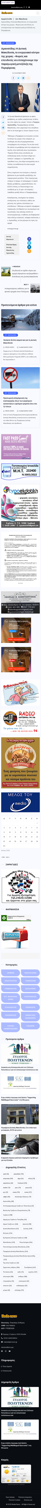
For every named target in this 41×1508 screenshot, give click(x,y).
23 (4, 841)
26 (20, 841)
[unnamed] (20, 602)
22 (37, 837)
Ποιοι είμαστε (7, 1366)
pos (5, 1192)
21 (31, 837)
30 (4, 846)
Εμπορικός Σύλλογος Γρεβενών (15, 1238)
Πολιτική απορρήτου (25, 1497)
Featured (22, 1183)
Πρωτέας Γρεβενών (11, 1263)
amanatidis (19, 1174)
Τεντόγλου (8, 1272)
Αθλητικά (30, 973)
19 (20, 837)
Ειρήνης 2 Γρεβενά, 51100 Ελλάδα (14, 1334)
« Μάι (3, 857)
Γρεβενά (7, 1215)
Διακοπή (27, 1224)
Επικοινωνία (7, 1371)
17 (10, 837)
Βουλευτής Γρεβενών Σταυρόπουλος (16, 1210)
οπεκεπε (7, 1285)
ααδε (21, 1272)
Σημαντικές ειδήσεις (11, 1267)
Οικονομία (10, 1015)
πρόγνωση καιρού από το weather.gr (16, 1484)
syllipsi (6, 1197)
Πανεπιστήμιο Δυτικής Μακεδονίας (16, 1247)
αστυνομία (8, 1276)
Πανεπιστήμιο (26, 1242)
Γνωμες (30, 981)
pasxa (28, 1187)
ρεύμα (6, 1290)
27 (26, 841)
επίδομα (22, 1276)
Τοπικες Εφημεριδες (11, 1027)
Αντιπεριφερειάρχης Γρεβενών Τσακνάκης (18, 1206)
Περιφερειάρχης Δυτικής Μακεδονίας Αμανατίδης (11, 249)
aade (6, 1174)
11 (15, 832)
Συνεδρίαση (30, 1267)
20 (26, 837)
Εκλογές (7, 1233)
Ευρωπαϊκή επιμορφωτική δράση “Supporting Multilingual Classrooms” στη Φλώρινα (16, 1445)
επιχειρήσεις (8, 1281)
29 (37, 841)
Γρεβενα (11, 988)
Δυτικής (27, 1228)
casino (10, 973)
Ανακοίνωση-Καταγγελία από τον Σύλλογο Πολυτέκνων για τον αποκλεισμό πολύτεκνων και (17, 1412)
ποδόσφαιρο (21, 1285)
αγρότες (32, 1272)
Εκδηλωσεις (30, 996)
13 (26, 832)
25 (15, 841)
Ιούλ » (8, 857)
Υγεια (30, 1026)
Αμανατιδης (8, 1201)
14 (31, 832)
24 (10, 841)
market (6, 1187)
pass (18, 1187)
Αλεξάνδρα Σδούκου (23, 1197)
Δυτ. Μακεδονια (21, 19)
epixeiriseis (8, 1183)
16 (4, 837)
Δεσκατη (30, 988)
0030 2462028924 (10, 1338)
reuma (16, 1192)
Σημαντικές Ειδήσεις (30, 1016)
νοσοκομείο (24, 1281)
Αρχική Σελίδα (6, 19)
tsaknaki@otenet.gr (10, 1342)
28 (32, 841)
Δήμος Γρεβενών (10, 1224)
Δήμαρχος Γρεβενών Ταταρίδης (15, 1219)
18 (15, 837)
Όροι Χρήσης (10, 1497)
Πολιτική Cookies (14, 1500)
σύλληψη (19, 1290)
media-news (9, 347)
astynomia (8, 1178)
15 (37, 832)
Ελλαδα (10, 1007)
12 (20, 832)
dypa (20, 1178)
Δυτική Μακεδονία (9, 238)
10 (10, 832)
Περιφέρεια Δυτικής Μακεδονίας (15, 1251)
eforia (31, 1178)
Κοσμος (30, 1007)
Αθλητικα (11, 981)
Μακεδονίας (9, 1242)
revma (28, 1192)
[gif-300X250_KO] (16, 446)
